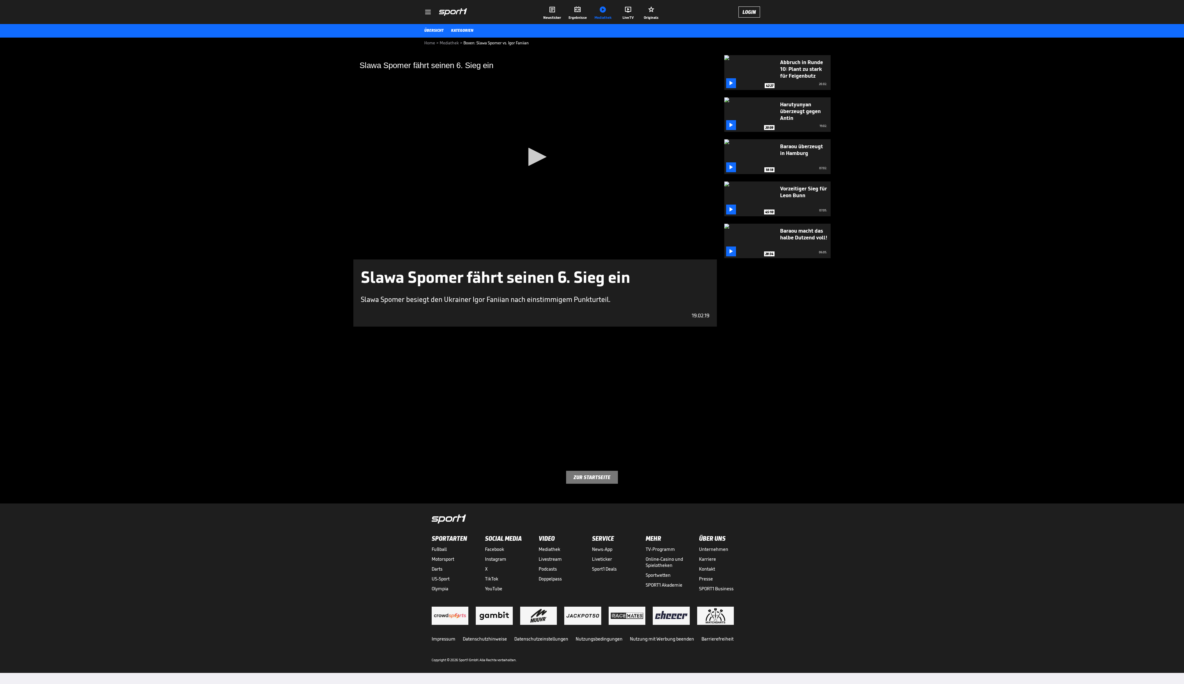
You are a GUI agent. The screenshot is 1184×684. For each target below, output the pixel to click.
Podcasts (548, 569)
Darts (437, 569)
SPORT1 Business (716, 589)
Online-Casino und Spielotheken (664, 562)
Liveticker (602, 559)
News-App (602, 549)
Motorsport (443, 559)
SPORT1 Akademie (664, 585)
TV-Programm (660, 549)
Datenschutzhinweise (485, 639)
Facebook (494, 549)
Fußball (439, 549)
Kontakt (707, 569)
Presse (706, 579)
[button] (535, 156)
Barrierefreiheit (717, 639)
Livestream (550, 559)
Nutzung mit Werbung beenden (662, 639)
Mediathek (549, 549)
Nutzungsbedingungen (599, 639)
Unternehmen (713, 549)
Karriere (707, 559)
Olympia (440, 589)
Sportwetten (658, 575)
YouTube (493, 589)
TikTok (491, 579)
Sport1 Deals (604, 569)
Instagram (495, 559)
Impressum (443, 639)
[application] (535, 157)
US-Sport (441, 579)
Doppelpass (550, 579)
